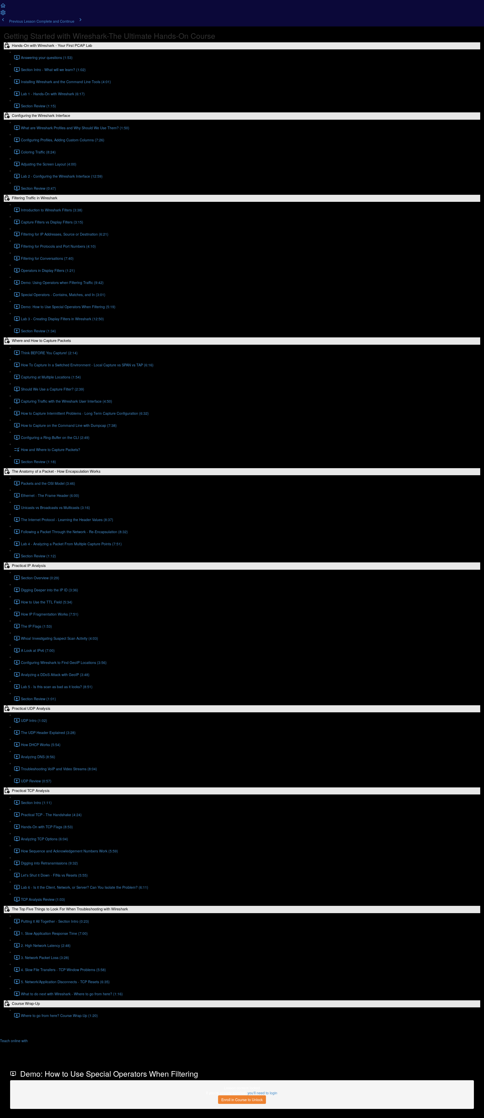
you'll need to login (262, 1092)
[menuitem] (3, 14)
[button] (3, 7)
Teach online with (14, 1040)
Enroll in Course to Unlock (242, 1099)
